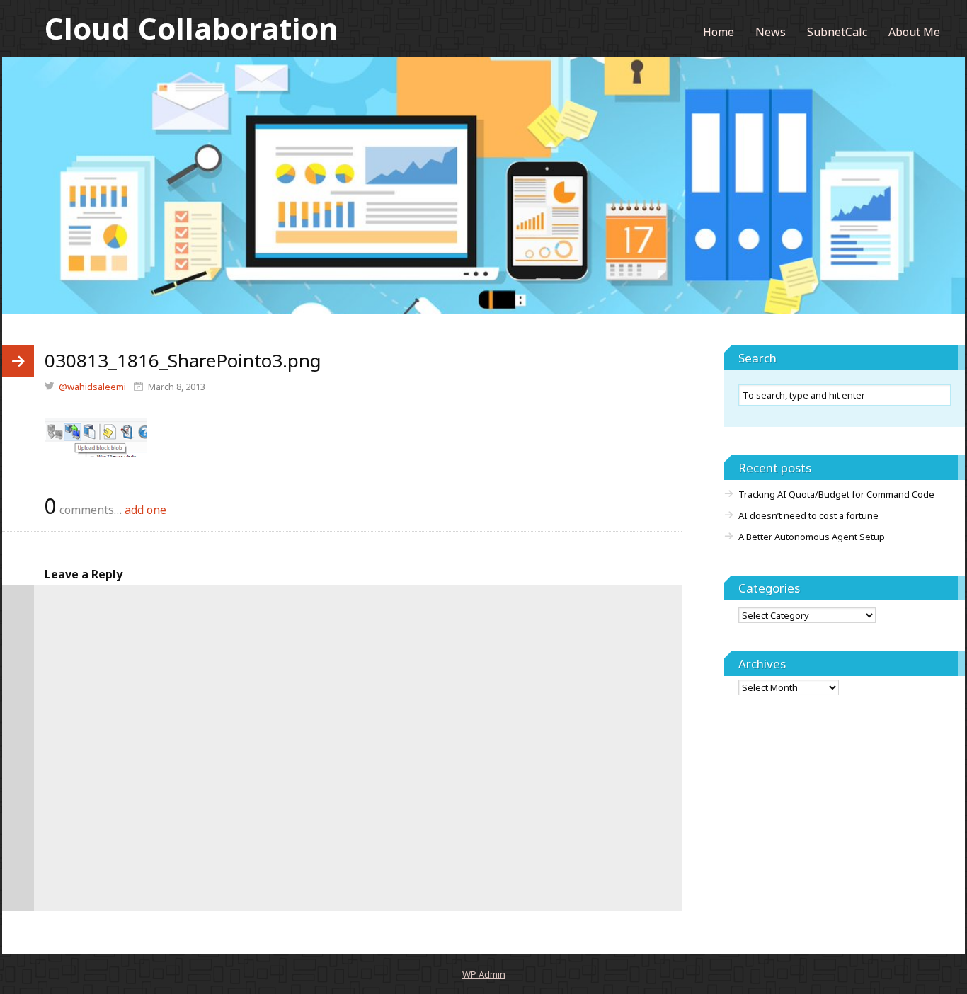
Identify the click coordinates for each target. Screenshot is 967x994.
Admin (483, 974)
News (770, 32)
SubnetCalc (837, 32)
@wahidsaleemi (92, 386)
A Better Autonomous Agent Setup (811, 536)
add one (145, 510)
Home (718, 32)
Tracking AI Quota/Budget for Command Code (836, 494)
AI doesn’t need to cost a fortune (808, 515)
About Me (914, 32)
